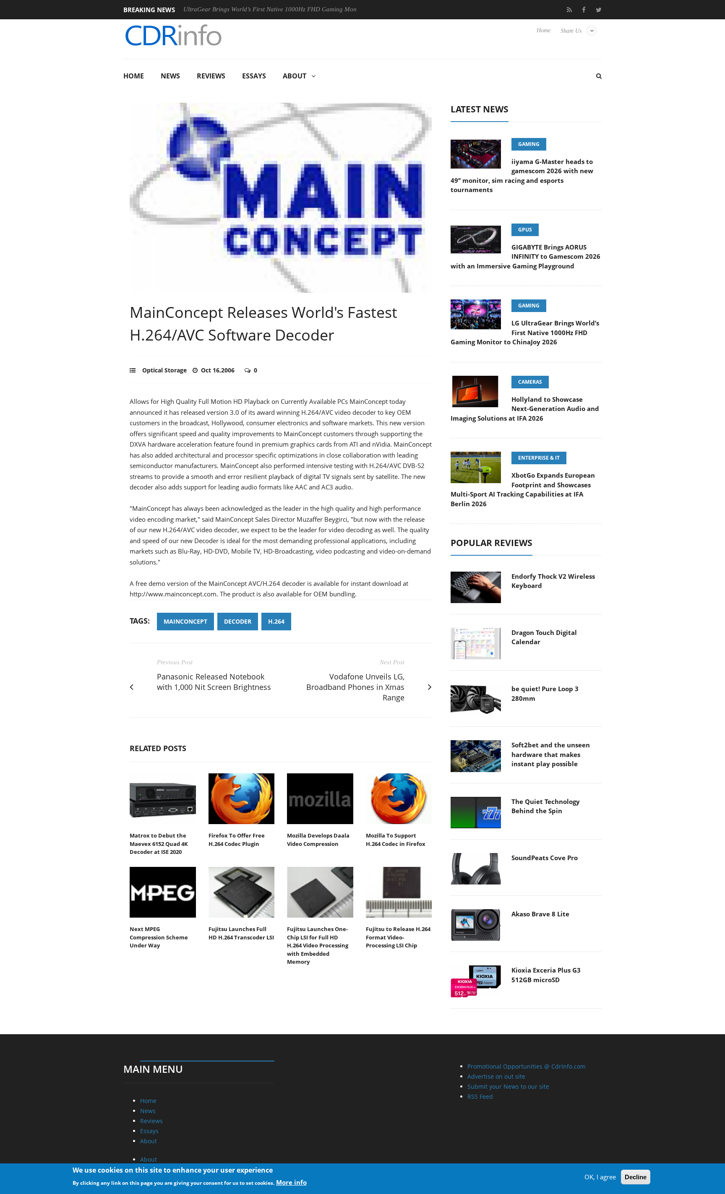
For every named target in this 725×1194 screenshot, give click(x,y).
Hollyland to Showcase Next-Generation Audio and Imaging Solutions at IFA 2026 (525, 408)
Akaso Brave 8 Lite (540, 914)
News (170, 76)
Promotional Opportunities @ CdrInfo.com (526, 1066)
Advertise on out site (496, 1076)
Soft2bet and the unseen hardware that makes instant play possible (550, 754)
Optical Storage (164, 370)
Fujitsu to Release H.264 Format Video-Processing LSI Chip (398, 937)
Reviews (211, 76)
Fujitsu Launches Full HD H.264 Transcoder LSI (241, 933)
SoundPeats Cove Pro (544, 857)
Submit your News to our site (508, 1086)
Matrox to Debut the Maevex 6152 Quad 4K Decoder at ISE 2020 (159, 844)
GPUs (525, 229)
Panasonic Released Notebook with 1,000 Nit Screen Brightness (214, 681)
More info (291, 1182)
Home (543, 30)
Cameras (530, 381)
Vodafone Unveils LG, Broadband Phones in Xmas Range (355, 686)
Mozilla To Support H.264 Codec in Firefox (395, 840)
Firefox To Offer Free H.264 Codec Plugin (237, 840)
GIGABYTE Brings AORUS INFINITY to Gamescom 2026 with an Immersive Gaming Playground (525, 256)
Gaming (529, 144)
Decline (636, 1177)
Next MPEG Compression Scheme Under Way (159, 937)
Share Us (571, 31)
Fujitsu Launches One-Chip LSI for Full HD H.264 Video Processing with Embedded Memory (317, 945)
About (294, 76)
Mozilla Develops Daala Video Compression (318, 840)
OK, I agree (600, 1177)
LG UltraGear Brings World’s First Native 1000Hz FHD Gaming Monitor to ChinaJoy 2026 (260, 9)
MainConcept (185, 621)
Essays (254, 76)
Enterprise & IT (539, 457)
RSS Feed (480, 1096)
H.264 (276, 621)
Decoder (237, 621)
